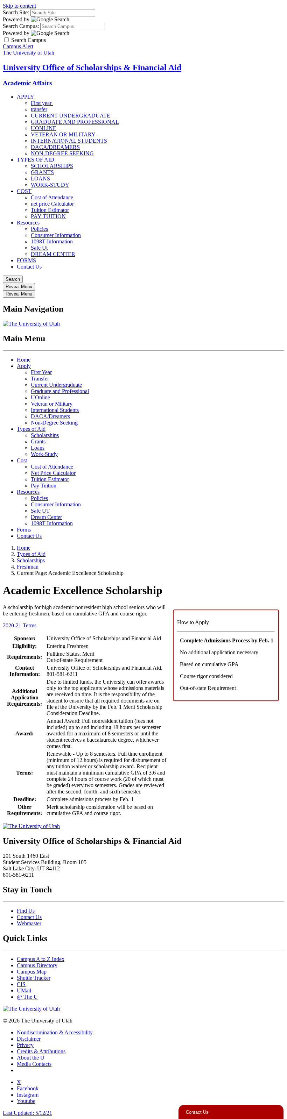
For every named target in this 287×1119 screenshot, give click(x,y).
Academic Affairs (27, 83)
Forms (24, 530)
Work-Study (44, 454)
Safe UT (40, 511)
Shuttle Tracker (33, 978)
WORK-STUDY (50, 185)
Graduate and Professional (60, 391)
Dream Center (46, 517)
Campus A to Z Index (40, 959)
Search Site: (16, 12)
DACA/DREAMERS (55, 147)
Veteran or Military (51, 404)
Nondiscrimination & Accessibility (55, 1032)
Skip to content (19, 6)
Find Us (26, 911)
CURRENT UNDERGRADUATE (70, 116)
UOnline (40, 397)
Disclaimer (29, 1039)
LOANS (40, 178)
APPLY (25, 97)
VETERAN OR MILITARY (63, 134)
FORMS (26, 260)
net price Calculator (52, 204)
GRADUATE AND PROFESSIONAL (75, 122)
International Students (55, 410)
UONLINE (43, 128)
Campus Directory (37, 965)
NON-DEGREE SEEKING (62, 153)
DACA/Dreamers (50, 416)
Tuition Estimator (50, 210)
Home (23, 360)
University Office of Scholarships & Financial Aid (92, 67)
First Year (41, 372)
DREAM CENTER (53, 254)
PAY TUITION (48, 216)
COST (24, 191)
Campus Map (32, 972)
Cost (22, 460)
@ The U (27, 997)
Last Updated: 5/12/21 (27, 1113)
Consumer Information (56, 235)
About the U (30, 1058)
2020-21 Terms (19, 625)
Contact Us (29, 267)
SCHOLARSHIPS (52, 166)
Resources (28, 223)
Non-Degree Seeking (54, 423)
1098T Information (52, 241)
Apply (24, 366)
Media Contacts (34, 1064)
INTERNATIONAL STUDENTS (69, 141)
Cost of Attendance (52, 197)
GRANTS (42, 172)
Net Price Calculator (53, 473)
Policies (39, 229)
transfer (39, 109)
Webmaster (29, 923)
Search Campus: (21, 26)
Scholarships (45, 435)
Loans (37, 448)
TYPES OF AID (35, 160)
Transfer (40, 379)
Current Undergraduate (56, 385)
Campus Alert (18, 46)
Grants (38, 441)
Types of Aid (31, 429)
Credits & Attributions (41, 1051)
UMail (24, 990)
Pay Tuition (43, 486)
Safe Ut (39, 248)
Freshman (27, 567)
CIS (21, 984)
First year (42, 103)
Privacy (25, 1045)
